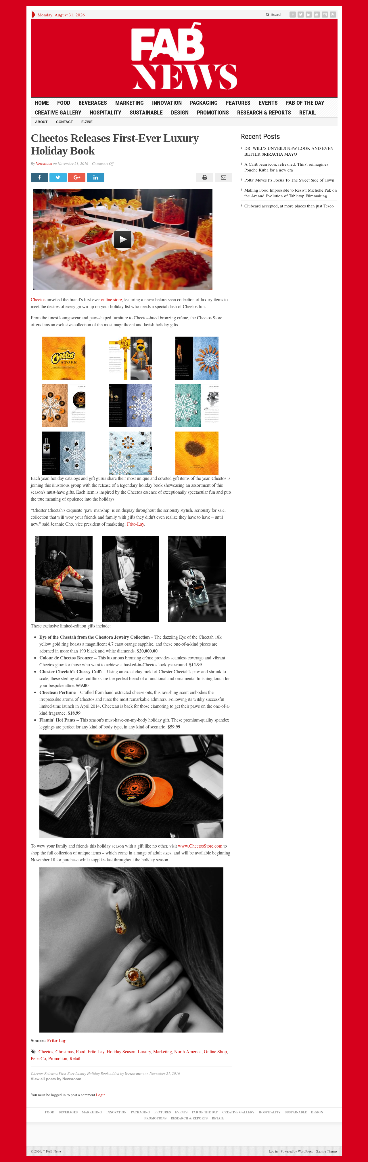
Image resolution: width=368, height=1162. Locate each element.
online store (111, 299)
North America (188, 1051)
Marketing (129, 102)
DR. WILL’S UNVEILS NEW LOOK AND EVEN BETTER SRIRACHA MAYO (289, 151)
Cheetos (38, 299)
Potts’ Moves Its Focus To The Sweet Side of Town (289, 180)
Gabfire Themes (327, 1151)
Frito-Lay (135, 524)
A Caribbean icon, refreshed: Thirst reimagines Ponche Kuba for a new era (286, 167)
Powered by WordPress (297, 1151)
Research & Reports (264, 112)
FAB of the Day (305, 102)
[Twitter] (301, 14)
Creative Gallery (58, 112)
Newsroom (44, 163)
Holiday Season (121, 1051)
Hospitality (105, 112)
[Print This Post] (204, 177)
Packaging (204, 102)
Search (275, 14)
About (41, 122)
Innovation (167, 102)
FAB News (52, 1151)
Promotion (57, 1058)
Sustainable (146, 112)
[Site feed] (333, 14)
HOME (42, 102)
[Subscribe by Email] (325, 14)
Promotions (213, 112)
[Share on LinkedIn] (96, 177)
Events (268, 102)
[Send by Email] (222, 177)
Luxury (144, 1051)
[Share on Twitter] (58, 177)
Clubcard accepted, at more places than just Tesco (289, 206)
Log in (273, 1151)
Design (180, 112)
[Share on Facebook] (40, 177)
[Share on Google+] (77, 177)
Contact (64, 122)
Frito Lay (96, 1051)
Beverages (92, 102)
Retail (307, 112)
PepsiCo (38, 1058)
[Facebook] (293, 14)
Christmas (64, 1051)
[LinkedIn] (309, 14)
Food (63, 102)
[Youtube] (317, 14)
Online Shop (215, 1051)
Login (101, 1094)
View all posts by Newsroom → (58, 1079)
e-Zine (87, 122)
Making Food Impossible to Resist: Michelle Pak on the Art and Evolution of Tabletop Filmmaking (290, 193)
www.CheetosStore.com (200, 846)
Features (238, 102)
